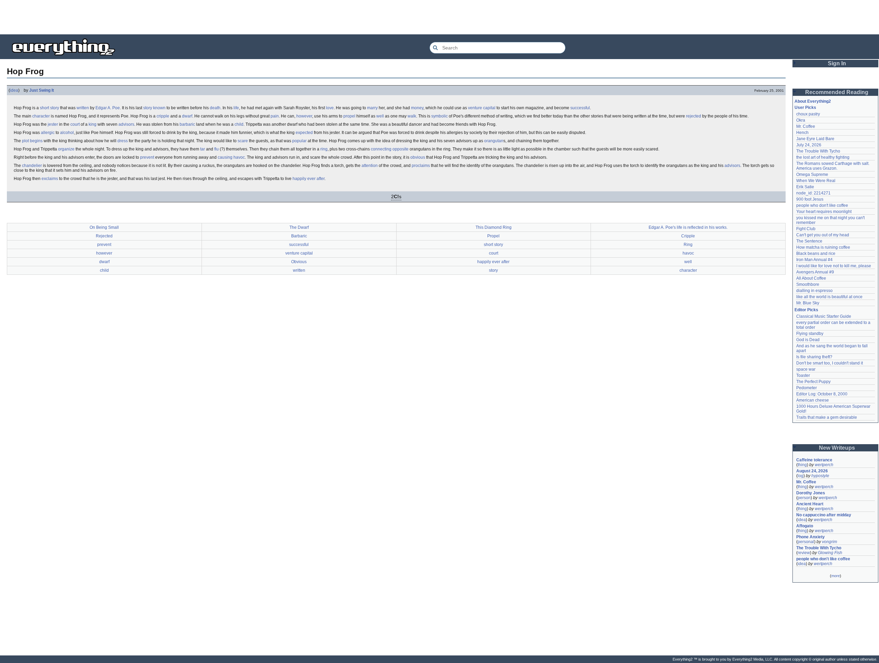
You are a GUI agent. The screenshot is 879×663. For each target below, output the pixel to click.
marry (372, 107)
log (800, 475)
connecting (381, 149)
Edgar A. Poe (107, 107)
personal (806, 541)
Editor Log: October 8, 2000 (821, 394)
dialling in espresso (814, 290)
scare (243, 140)
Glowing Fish (830, 552)
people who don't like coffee (822, 205)
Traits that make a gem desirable (826, 417)
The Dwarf (299, 227)
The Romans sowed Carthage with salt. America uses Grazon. (833, 166)
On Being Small (104, 227)
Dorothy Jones (810, 493)
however (304, 116)
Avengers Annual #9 (815, 272)
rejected (693, 116)
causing (225, 157)
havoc (239, 157)
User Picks (805, 107)
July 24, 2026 (808, 145)
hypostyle (820, 475)
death (215, 107)
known (159, 107)
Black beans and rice (815, 253)
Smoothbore (807, 284)
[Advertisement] (439, 17)
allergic (48, 132)
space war (805, 369)
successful (580, 107)
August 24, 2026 (812, 471)
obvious (417, 157)
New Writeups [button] (837, 448)
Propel (493, 236)
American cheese (812, 400)
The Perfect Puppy (813, 381)
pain (275, 116)
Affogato (804, 526)
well (380, 116)
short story (49, 107)
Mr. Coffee (805, 126)
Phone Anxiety (810, 537)
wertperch (824, 464)
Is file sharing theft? (814, 357)
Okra (800, 120)
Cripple (688, 236)
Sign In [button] (837, 63)
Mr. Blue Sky (807, 303)
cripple (163, 116)
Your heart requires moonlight (824, 211)
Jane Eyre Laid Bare (815, 138)
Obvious (299, 261)
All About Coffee (811, 278)
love (330, 107)
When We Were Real (815, 180)
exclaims (50, 178)
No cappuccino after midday (823, 515)
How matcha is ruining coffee (823, 247)
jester (53, 124)
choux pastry (808, 114)
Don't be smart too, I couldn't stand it (829, 363)
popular (299, 140)
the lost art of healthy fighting (822, 157)
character (41, 116)
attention (370, 165)
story (147, 107)
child (239, 124)
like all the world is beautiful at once (829, 296)
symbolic (439, 116)
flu (216, 149)
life (236, 107)
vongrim (829, 541)
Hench (802, 132)
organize (66, 149)
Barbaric (299, 236)
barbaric (187, 124)
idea (14, 90)
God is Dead (808, 339)
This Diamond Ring (494, 227)
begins (36, 140)
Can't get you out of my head (822, 235)
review (804, 552)
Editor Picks (806, 309)
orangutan (493, 140)
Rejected (104, 236)
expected (304, 132)
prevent (147, 157)
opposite (400, 149)
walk (412, 116)
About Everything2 (813, 101)
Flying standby (809, 333)
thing (802, 464)
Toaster (803, 375)
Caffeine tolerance (814, 460)
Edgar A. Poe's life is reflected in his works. (688, 227)
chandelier (32, 165)
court (75, 124)
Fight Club (805, 228)
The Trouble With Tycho (818, 151)
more (835, 576)
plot (25, 140)
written (83, 107)
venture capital (481, 107)
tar (202, 149)
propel (349, 116)
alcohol (67, 132)
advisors (126, 124)
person (804, 497)
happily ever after (308, 178)
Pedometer (806, 387)
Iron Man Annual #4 (814, 259)
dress (122, 140)
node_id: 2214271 (813, 193)
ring (324, 149)
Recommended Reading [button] (836, 92)
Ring (688, 244)
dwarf (187, 116)
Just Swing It (41, 90)
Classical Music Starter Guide (823, 316)
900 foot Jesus (809, 199)
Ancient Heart (809, 504)
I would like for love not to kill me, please (833, 265)
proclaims (421, 165)
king (92, 124)
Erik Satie (805, 186)
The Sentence (809, 241)
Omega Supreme (812, 174)
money (417, 107)
